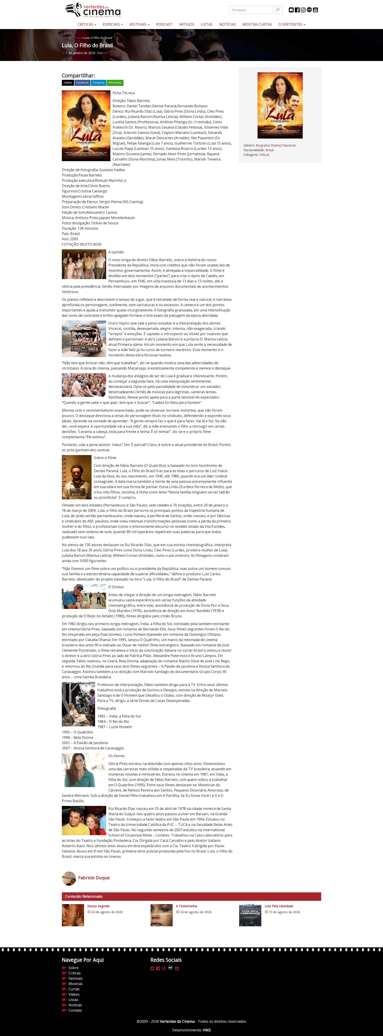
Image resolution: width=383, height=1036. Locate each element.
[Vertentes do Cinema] (105, 10)
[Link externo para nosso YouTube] (315, 10)
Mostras (75, 983)
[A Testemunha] (161, 915)
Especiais (112, 24)
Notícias (227, 24)
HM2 (207, 1030)
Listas (207, 24)
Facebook (82, 82)
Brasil (270, 150)
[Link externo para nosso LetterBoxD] (309, 9)
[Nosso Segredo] (73, 915)
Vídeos (74, 994)
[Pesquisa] (277, 10)
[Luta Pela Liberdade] (250, 915)
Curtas (74, 989)
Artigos (186, 24)
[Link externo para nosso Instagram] (303, 10)
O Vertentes (291, 24)
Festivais (138, 24)
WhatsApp (115, 82)
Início (65, 38)
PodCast (164, 24)
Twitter (68, 82)
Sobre (73, 967)
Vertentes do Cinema (177, 1021)
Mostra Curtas (257, 24)
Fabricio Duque (113, 53)
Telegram (99, 82)
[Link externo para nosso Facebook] (297, 10)
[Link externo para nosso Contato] (291, 10)
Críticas (86, 24)
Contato (75, 1010)
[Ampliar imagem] (280, 105)
